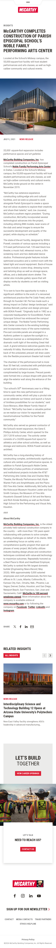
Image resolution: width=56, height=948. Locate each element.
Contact (9, 919)
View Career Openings (28, 773)
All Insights (11, 655)
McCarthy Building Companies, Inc (21, 159)
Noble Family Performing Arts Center (31, 166)
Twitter (31, 607)
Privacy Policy (28, 939)
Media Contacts (24, 919)
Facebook (22, 607)
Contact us (28, 849)
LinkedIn (40, 607)
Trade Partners (43, 919)
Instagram (8, 610)
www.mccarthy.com (13, 603)
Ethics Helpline (28, 924)
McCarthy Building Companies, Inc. (21, 524)
